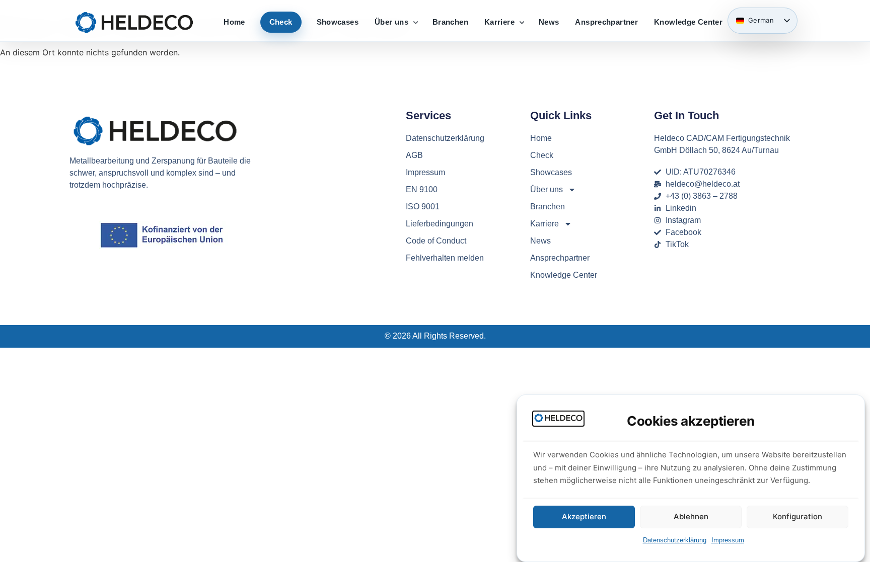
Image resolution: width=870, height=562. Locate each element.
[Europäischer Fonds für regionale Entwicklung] (164, 235)
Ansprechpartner (606, 22)
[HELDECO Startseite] (134, 22)
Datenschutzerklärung (674, 540)
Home (234, 22)
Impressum (727, 540)
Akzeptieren (584, 517)
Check (281, 22)
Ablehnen (691, 517)
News (549, 22)
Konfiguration (797, 517)
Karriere (499, 22)
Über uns (391, 22)
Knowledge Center (688, 22)
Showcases (337, 22)
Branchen (450, 22)
